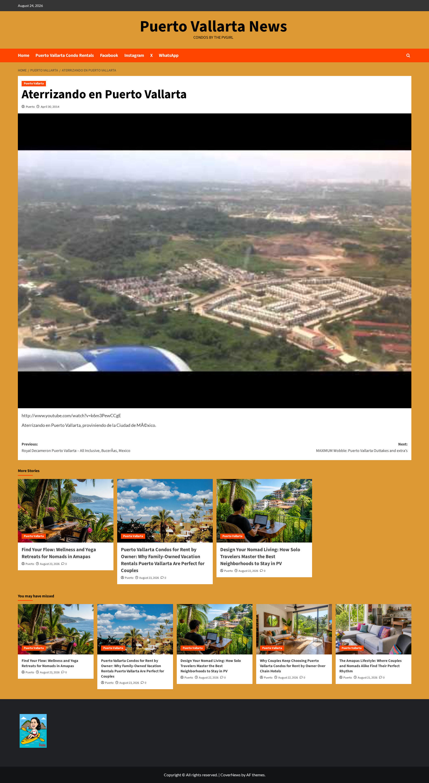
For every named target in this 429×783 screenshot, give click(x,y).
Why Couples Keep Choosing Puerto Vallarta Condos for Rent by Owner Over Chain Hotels (292, 666)
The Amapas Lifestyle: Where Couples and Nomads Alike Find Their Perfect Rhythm (370, 666)
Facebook (109, 55)
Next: (362, 447)
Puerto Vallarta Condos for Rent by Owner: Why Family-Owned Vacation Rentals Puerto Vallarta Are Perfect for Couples (163, 560)
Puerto (30, 106)
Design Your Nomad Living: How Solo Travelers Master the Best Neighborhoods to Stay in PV (260, 556)
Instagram (134, 55)
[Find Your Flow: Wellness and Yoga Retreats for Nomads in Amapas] (65, 511)
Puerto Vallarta (34, 83)
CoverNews (230, 774)
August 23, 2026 (50, 564)
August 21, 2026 (367, 678)
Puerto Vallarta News (213, 26)
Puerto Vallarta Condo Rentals (65, 55)
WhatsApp (169, 55)
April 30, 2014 (50, 106)
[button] (408, 55)
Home (23, 55)
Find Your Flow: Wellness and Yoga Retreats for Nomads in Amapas (59, 553)
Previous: (76, 447)
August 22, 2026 (248, 571)
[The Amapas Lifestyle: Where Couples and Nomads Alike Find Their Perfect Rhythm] (373, 629)
